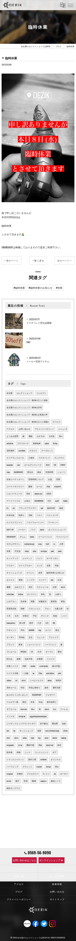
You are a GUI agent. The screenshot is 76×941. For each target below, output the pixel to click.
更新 (39, 730)
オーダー (10, 637)
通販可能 (30, 745)
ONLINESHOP (7, 247)
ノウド (33, 529)
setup (27, 551)
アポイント (11, 630)
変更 (20, 644)
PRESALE (23, 651)
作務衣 (20, 773)
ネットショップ (26, 730)
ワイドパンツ (62, 536)
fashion (20, 594)
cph (42, 508)
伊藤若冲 (42, 601)
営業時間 (49, 472)
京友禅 (23, 601)
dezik (63, 587)
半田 (22, 687)
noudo (42, 529)
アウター (10, 565)
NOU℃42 (10, 529)
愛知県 (55, 723)
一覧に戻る (38, 260)
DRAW (34, 780)
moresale (24, 709)
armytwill (57, 486)
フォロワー (50, 694)
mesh (46, 737)
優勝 (8, 587)
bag (40, 630)
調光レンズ (55, 780)
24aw (40, 745)
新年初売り (52, 701)
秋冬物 (9, 752)
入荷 (61, 543)
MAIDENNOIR (18, 472)
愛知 (60, 651)
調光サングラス (13, 788)
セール (39, 486)
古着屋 (40, 658)
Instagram (22, 716)
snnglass (43, 780)
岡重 (32, 601)
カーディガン (52, 558)
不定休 (18, 551)
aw (33, 673)
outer (34, 551)
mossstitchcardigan (52, 730)
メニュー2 (62, 428)
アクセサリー (33, 773)
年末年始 (10, 515)
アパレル (64, 709)
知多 (64, 723)
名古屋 (9, 393)
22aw (48, 486)
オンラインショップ (57, 529)
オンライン (32, 594)
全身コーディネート (15, 479)
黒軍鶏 (54, 601)
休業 (8, 551)
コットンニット (41, 752)
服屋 (19, 658)
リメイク (51, 658)
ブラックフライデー (27, 508)
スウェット (27, 766)
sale (18, 464)
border (9, 780)
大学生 (52, 436)
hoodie (54, 737)
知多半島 (29, 658)
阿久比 (9, 658)
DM (54, 622)
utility (65, 730)
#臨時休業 (19, 287)
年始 (41, 701)
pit (14, 508)
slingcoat (10, 773)
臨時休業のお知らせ (55, 572)
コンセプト (41, 393)
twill (47, 543)
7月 (32, 651)
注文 (31, 637)
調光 (39, 472)
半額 (57, 565)
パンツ (39, 558)
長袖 (55, 615)
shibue (9, 680)
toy (14, 730)
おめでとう (19, 587)
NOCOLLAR (36, 443)
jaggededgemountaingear (38, 716)
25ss (57, 766)
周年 (28, 493)
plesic (47, 709)
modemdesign (29, 543)
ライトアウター (25, 565)
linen (32, 737)
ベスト (39, 515)
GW (55, 464)
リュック (41, 637)
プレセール (11, 651)
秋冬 (59, 745)
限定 (24, 701)
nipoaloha (10, 464)
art (16, 680)
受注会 (30, 472)
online (49, 680)
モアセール (11, 709)
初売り (21, 515)
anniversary (38, 493)
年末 (32, 701)
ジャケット (27, 558)
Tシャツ (46, 773)
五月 (17, 615)
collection (10, 443)
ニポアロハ (11, 601)
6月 (47, 622)
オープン (49, 651)
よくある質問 (12, 436)
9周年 (48, 493)
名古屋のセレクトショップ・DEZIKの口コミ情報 (27, 400)
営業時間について (36, 479)
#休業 (59, 287)
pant (52, 551)
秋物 (19, 752)
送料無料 (10, 450)
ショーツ (61, 472)
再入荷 (22, 622)
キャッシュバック (14, 572)
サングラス (59, 457)
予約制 (21, 637)
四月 (31, 587)
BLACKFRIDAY (36, 694)
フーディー (53, 522)
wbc (52, 579)
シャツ (64, 615)
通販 (31, 436)
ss (54, 543)
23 (67, 608)
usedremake (43, 666)
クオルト (33, 450)
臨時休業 (51, 508)
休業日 (26, 615)
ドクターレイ (44, 457)
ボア (55, 752)
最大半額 (56, 666)
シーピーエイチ (36, 680)
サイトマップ (57, 899)
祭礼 (43, 594)
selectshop (10, 594)
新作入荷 (32, 759)
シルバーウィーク (14, 493)
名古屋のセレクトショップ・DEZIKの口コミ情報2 (27, 421)
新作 (31, 622)
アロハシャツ (34, 608)
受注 (57, 630)
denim (32, 536)
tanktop (63, 737)
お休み (27, 500)
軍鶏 (63, 601)
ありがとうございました (17, 694)
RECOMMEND (38, 500)
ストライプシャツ (14, 522)
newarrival (49, 745)
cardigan (44, 551)
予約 (22, 630)
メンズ (39, 565)
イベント (30, 572)
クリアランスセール (15, 457)
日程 (55, 587)
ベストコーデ (52, 515)
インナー (42, 579)
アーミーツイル (13, 500)
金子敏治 (44, 723)
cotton (25, 737)
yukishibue (50, 673)
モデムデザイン (13, 543)
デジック (45, 615)
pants (60, 551)
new (8, 730)
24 (39, 709)
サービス (56, 421)
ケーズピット (47, 450)
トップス (30, 579)
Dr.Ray (55, 443)
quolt (57, 500)
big (39, 737)
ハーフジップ (12, 766)
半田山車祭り (34, 687)
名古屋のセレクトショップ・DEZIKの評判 (24, 407)
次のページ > (64, 260)
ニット (28, 752)
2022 (47, 464)
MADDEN (31, 630)
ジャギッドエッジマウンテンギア (21, 723)
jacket (47, 443)
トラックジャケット (15, 759)
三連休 (31, 457)
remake (32, 666)
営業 (58, 479)
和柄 (22, 608)
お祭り (58, 594)
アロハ (47, 608)
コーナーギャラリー (15, 486)
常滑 (26, 780)
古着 (48, 565)
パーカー (22, 529)
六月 (39, 622)
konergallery (11, 622)
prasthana (22, 450)
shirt (8, 737)
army (40, 543)
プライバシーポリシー (44, 428)
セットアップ (12, 558)
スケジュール (42, 587)
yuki (59, 673)
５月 (8, 615)
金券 (40, 572)
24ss (32, 709)
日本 (60, 579)
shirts (16, 737)
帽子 (17, 780)
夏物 (30, 486)
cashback (43, 759)
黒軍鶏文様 (11, 608)
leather (65, 500)
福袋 (61, 508)
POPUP (62, 464)
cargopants (10, 745)
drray (20, 745)
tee (55, 773)
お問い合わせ (24, 428)
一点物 (25, 673)
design (48, 766)
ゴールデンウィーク (33, 464)
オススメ (10, 579)
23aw (40, 673)
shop (8, 472)
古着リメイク (12, 666)
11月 (49, 500)
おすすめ (41, 436)
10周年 (58, 680)
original (39, 766)
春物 (20, 579)
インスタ (10, 716)
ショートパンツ (33, 644)
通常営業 (56, 687)
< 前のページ (11, 260)
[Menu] (70, 5)
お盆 (50, 479)
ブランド (10, 644)
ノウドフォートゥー (35, 522)
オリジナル (55, 759)
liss (54, 709)
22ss (60, 436)
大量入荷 (58, 608)
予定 (35, 615)
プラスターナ (23, 443)
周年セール (11, 687)
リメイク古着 (12, 673)
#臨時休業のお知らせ (40, 287)
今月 (39, 651)
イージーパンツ (45, 536)
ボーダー (64, 773)
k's (7, 508)
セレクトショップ (24, 393)
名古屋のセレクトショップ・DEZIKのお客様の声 (27, 414)
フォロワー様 (12, 701)
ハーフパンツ (50, 644)
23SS (30, 515)
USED (24, 666)
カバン (48, 630)
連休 (46, 687)
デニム (23, 536)
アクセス (10, 428)
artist (23, 680)
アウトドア (54, 637)
